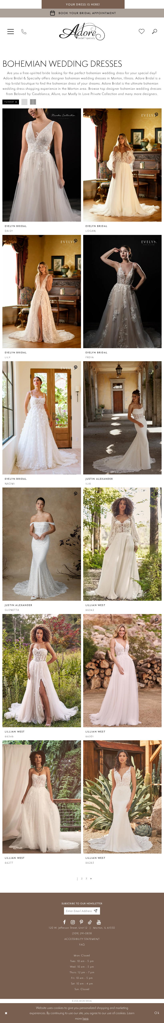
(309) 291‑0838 (82, 933)
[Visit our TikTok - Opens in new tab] (90, 922)
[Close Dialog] (6, 1013)
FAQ (82, 944)
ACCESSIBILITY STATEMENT (82, 939)
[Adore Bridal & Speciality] (82, 31)
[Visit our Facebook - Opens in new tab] (64, 922)
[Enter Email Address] (95, 911)
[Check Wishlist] (141, 31)
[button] (11, 31)
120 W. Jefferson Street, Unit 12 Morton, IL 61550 (82, 927)
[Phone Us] (24, 31)
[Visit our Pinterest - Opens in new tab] (81, 922)
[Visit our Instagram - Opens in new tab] (73, 922)
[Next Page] (91, 878)
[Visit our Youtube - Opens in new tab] (99, 922)
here (85, 1018)
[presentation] (41, 165)
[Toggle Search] (154, 31)
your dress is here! (83, 4)
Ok (157, 1013)
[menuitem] (11, 31)
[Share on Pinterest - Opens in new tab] (76, 115)
